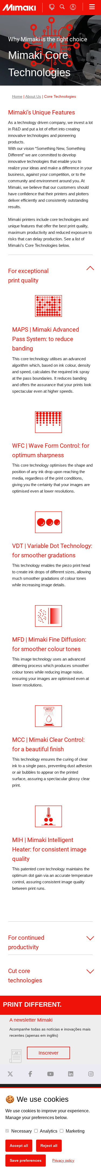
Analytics (48, 1131)
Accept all (19, 1145)
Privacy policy (63, 1160)
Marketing (75, 1131)
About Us (33, 97)
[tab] (50, 268)
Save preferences (25, 1160)
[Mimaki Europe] (10, 1074)
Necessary (21, 1131)
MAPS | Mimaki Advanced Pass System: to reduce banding (45, 339)
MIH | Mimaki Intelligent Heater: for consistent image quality (49, 849)
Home (17, 97)
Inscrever (48, 1053)
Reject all (48, 1145)
